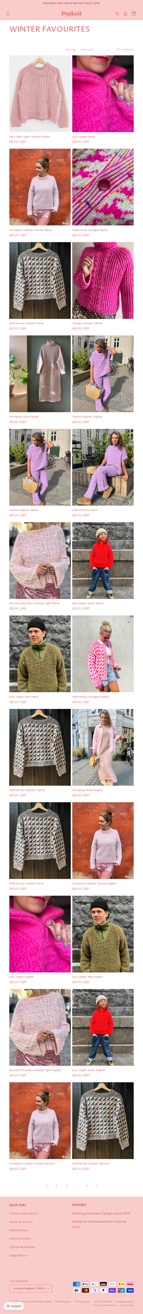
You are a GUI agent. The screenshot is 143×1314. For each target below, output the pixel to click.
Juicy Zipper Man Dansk (24, 697)
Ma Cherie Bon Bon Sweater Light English (35, 1070)
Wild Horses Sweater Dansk (26, 323)
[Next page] (97, 1186)
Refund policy (19, 1230)
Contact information (104, 1305)
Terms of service (103, 1301)
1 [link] (46, 1185)
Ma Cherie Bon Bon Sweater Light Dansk (34, 603)
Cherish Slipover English (87, 416)
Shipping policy (125, 1301)
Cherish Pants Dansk (85, 510)
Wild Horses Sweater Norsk (26, 883)
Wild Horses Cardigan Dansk (90, 230)
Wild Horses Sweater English (27, 790)
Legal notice (127, 1305)
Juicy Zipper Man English (87, 977)
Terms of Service (21, 1222)
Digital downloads (22, 1247)
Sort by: (71, 49)
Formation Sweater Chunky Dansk (30, 230)
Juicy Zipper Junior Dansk (88, 603)
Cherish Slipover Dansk (23, 510)
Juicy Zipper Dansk (83, 136)
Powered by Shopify (40, 1301)
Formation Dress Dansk (24, 416)
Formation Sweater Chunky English (94, 883)
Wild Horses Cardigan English (90, 697)
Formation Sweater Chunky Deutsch (32, 1163)
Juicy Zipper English (21, 977)
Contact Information (23, 1213)
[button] (8, 13)
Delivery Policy (20, 1238)
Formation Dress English (87, 790)
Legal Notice (18, 1255)
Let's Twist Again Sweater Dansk (29, 136)
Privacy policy (82, 1301)
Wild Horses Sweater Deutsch (90, 1163)
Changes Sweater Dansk (87, 323)
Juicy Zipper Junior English (88, 1070)
